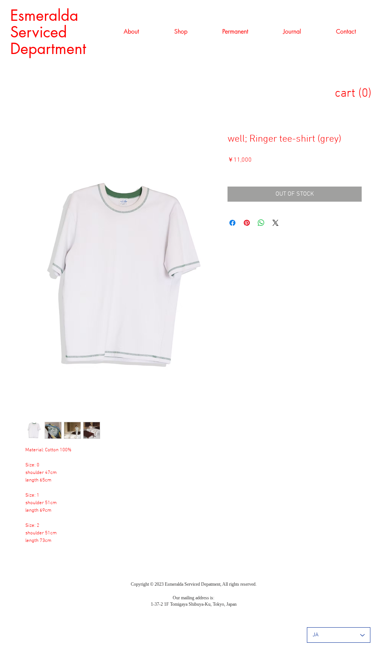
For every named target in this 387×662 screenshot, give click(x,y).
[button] (180, 31)
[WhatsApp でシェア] (261, 222)
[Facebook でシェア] (232, 222)
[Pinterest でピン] (246, 222)
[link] (357, 93)
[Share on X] (275, 222)
